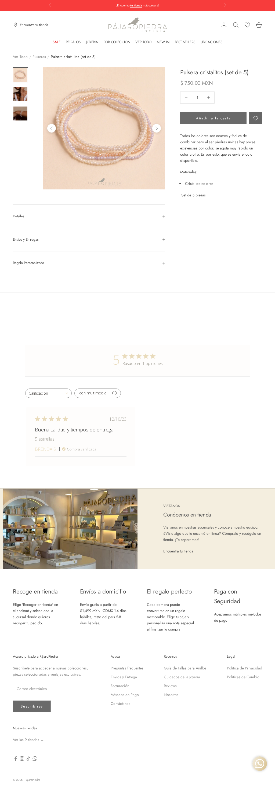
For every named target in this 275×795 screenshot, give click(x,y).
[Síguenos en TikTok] (28, 758)
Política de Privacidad (244, 668)
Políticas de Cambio (243, 677)
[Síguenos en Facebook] (15, 758)
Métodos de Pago (125, 694)
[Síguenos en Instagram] (22, 758)
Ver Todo (20, 56)
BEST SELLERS (185, 42)
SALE (56, 42)
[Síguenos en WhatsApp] (35, 758)
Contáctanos (120, 703)
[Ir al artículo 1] (20, 74)
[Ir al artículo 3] (20, 113)
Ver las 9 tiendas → (28, 739)
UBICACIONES (211, 42)
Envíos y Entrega (124, 677)
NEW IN (163, 42)
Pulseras (39, 56)
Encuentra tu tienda (178, 551)
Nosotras (171, 694)
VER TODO (143, 42)
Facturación (120, 685)
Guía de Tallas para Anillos (185, 668)
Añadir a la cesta (213, 118)
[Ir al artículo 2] (20, 94)
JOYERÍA (92, 42)
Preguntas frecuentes (127, 668)
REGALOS (73, 42)
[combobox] (48, 393)
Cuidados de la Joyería (182, 677)
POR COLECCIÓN (116, 42)
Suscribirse (32, 706)
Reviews (170, 685)
